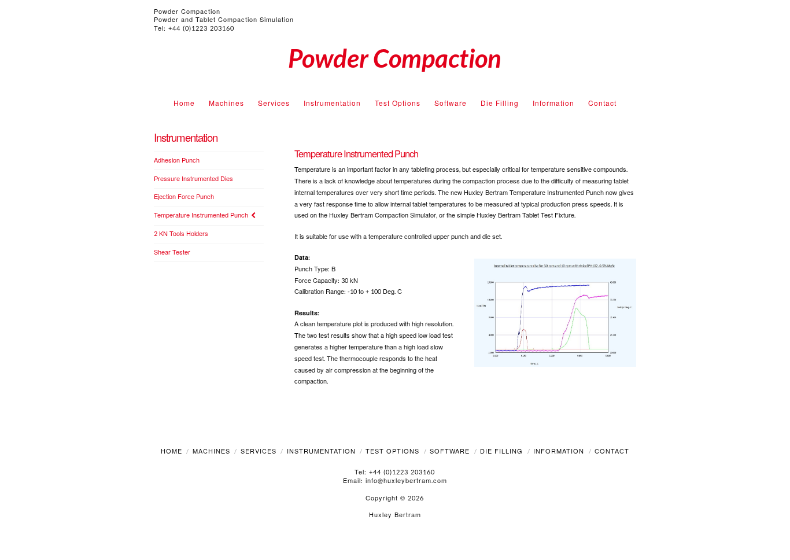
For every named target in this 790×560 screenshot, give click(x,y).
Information (558, 451)
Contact (612, 451)
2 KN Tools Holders (181, 235)
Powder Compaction (394, 58)
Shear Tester (172, 253)
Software (450, 451)
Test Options (392, 451)
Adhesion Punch (177, 161)
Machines (211, 451)
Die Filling (501, 451)
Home (171, 451)
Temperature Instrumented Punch (201, 216)
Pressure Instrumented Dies (193, 180)
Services (258, 451)
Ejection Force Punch (184, 197)
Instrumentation (321, 451)
